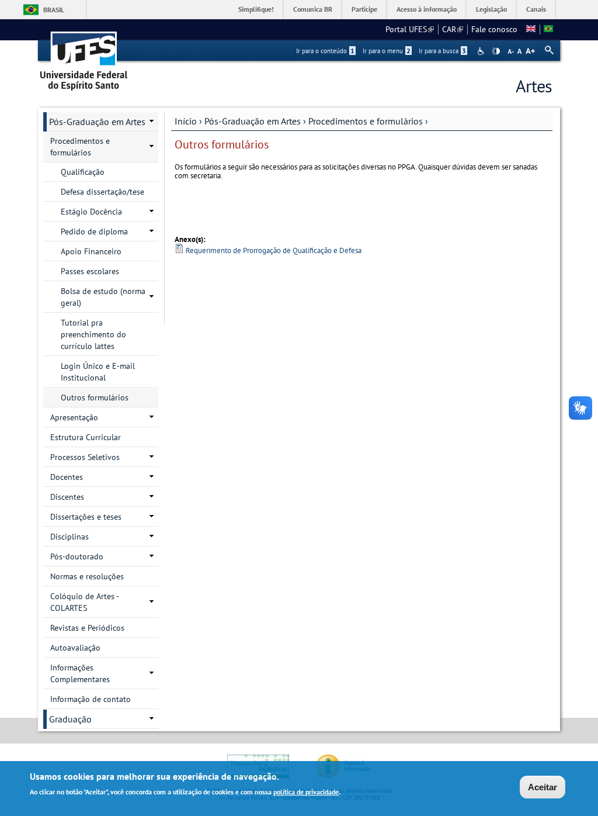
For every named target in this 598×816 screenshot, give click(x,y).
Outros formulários (94, 397)
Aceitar (542, 787)
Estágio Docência (91, 211)
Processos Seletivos (85, 457)
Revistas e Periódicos (87, 628)
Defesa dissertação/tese (102, 191)
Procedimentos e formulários (365, 121)
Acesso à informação (427, 9)
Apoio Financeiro (91, 251)
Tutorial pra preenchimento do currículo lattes (93, 334)
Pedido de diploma (94, 231)
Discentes (67, 497)
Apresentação (74, 417)
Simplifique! (256, 9)
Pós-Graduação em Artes (252, 121)
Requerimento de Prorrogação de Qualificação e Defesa (273, 250)
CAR (452, 29)
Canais (536, 9)
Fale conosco (494, 29)
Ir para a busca (442, 51)
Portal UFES (409, 29)
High (496, 51)
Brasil (53, 9)
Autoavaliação (75, 647)
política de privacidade (306, 791)
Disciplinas (69, 536)
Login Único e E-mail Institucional (98, 372)
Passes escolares (90, 271)
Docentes (66, 477)
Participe (364, 9)
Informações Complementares (80, 673)
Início (186, 121)
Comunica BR (312, 9)
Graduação (70, 719)
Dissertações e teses (85, 516)
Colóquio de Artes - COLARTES (84, 602)
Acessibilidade (482, 51)
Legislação (491, 9)
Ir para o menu (387, 51)
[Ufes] (84, 57)
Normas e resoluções (87, 576)
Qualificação (83, 172)
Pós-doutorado (76, 556)
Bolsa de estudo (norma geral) (103, 297)
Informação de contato (90, 699)
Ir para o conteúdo (325, 51)
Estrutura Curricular (85, 437)
